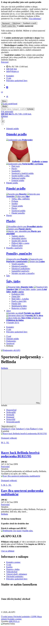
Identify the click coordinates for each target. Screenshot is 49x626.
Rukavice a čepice (19, 308)
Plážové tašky (17, 245)
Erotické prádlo (17, 180)
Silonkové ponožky (19, 266)
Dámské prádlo (16, 134)
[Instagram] (7, 87)
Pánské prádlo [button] (12, 183)
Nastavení (6, 23)
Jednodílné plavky (19, 238)
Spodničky (15, 171)
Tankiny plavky (17, 236)
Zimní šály (15, 296)
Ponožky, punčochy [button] (14, 248)
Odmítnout (16, 23)
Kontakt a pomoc (13, 562)
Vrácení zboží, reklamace (16, 574)
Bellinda (4, 368)
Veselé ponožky (18, 264)
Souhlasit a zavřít (29, 23)
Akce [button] (8, 311)
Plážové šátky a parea (20, 243)
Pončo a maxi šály (19, 301)
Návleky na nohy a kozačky (23, 273)
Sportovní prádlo (18, 211)
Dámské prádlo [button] (12, 128)
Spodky (14, 203)
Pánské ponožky (18, 213)
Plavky (14, 168)
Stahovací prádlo (18, 178)
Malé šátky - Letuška (20, 299)
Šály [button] (8, 276)
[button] (2, 92)
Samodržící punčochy (20, 271)
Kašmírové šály (17, 294)
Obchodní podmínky (14, 576)
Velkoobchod (11, 572)
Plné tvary (15, 166)
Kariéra (9, 567)
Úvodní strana (7, 616)
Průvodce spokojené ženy (16, 80)
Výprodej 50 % (12, 322)
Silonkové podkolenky (20, 268)
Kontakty (10, 76)
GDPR (34, 616)
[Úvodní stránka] (9, 104)
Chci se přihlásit (7, 551)
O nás (8, 78)
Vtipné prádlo (17, 206)
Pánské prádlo (15, 188)
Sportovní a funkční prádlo (22, 173)
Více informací (35, 18)
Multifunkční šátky (19, 306)
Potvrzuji (4, 62)
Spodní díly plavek (19, 241)
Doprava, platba (12, 569)
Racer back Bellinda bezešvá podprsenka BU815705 (20, 454)
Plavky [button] (9, 215)
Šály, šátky (13, 281)
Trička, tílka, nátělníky (20, 199)
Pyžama (14, 201)
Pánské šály (16, 303)
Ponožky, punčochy (19, 253)
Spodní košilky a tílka (20, 176)
